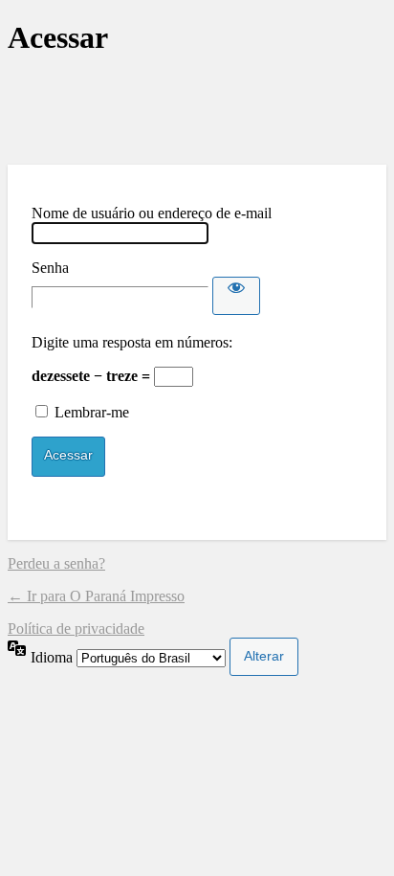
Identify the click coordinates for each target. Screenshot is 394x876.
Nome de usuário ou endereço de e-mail (152, 213)
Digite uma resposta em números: (132, 342)
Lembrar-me (92, 412)
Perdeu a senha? (56, 563)
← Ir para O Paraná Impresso (96, 596)
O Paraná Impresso (197, 111)
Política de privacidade (76, 628)
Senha (50, 267)
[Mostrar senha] (236, 296)
